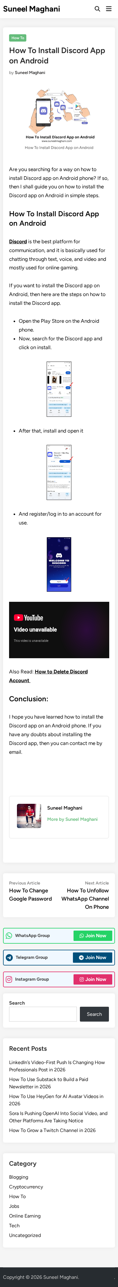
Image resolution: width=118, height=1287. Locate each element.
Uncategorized (25, 1235)
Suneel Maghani (31, 9)
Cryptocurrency (26, 1187)
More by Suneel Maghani (72, 819)
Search (17, 1003)
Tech (14, 1225)
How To (17, 38)
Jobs (14, 1206)
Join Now (95, 935)
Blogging (18, 1177)
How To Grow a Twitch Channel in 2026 (52, 1130)
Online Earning (25, 1216)
